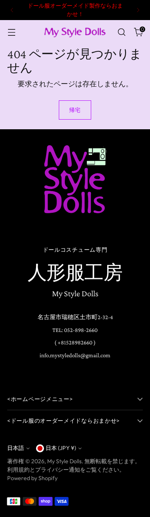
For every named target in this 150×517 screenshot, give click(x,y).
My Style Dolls (64, 461)
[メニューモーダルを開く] (11, 32)
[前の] (12, 10)
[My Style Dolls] (75, 32)
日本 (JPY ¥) (61, 448)
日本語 (15, 448)
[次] (138, 10)
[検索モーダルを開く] (121, 32)
